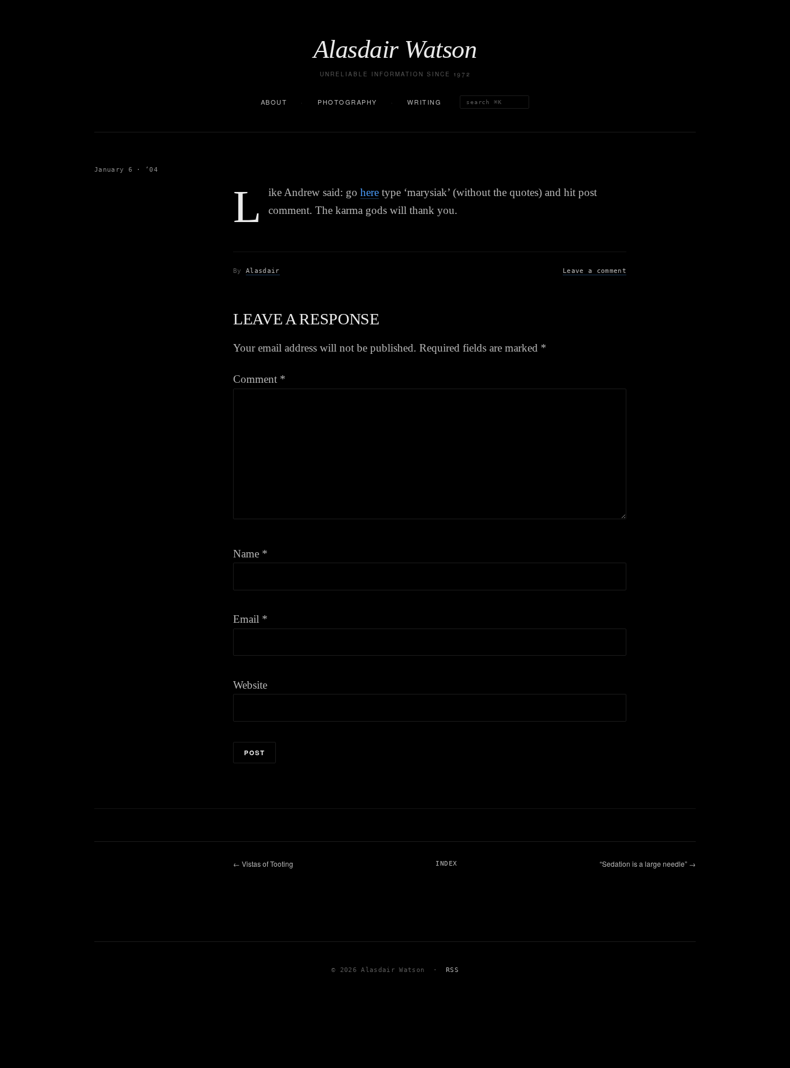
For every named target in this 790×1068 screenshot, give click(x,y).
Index (446, 863)
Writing (424, 101)
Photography (347, 101)
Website (250, 685)
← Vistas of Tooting (263, 864)
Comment (259, 379)
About (274, 101)
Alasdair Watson (395, 49)
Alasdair (263, 271)
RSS (452, 970)
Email (250, 619)
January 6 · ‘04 (126, 169)
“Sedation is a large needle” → (648, 864)
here (369, 192)
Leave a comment (594, 271)
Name (250, 554)
